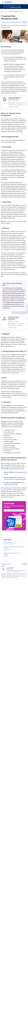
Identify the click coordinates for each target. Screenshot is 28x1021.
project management (6, 409)
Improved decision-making (10, 439)
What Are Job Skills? (8, 542)
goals (20, 75)
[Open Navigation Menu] (2, 2)
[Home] (2, 11)
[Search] (25, 2)
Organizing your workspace (7, 381)
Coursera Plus (7, 488)
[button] (24, 22)
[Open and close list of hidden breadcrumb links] (5, 11)
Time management (5, 119)
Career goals (4, 205)
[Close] (25, 5)
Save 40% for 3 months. (15, 7)
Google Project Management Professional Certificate (14, 87)
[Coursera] (8, 2)
